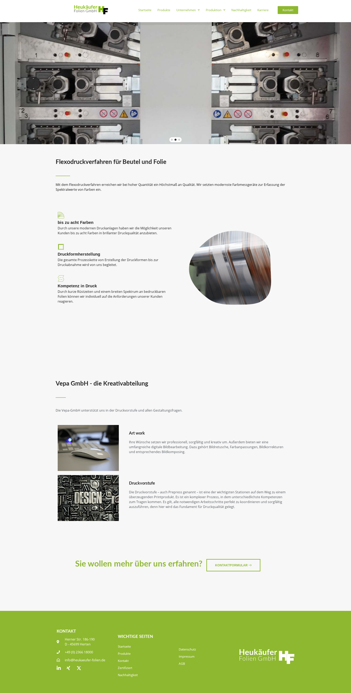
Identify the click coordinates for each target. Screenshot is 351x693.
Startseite (144, 10)
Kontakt (123, 661)
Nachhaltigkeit (241, 10)
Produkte (163, 10)
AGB (182, 663)
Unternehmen (186, 10)
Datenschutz (187, 649)
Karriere (263, 10)
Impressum (187, 656)
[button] (188, 10)
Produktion (213, 10)
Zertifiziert (125, 668)
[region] (175, 83)
